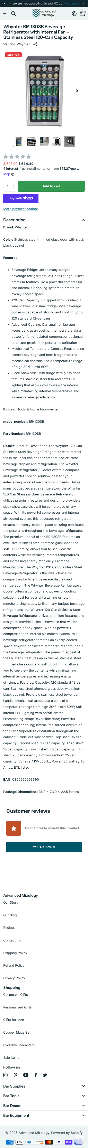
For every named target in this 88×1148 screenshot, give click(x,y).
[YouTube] (25, 1075)
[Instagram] (5, 1075)
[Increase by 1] (14, 182)
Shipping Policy (15, 953)
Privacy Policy (14, 978)
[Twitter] (45, 1075)
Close (44, 1086)
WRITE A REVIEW (44, 846)
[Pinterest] (15, 1075)
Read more (71, 3)
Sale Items (11, 1057)
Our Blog (10, 915)
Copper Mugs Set (16, 1032)
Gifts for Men (13, 1020)
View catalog (5, 14)
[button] (4, 3)
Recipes (9, 928)
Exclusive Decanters (19, 1045)
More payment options (20, 209)
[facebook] (36, 1075)
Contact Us (12, 940)
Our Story (10, 902)
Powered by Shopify (67, 1133)
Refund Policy (14, 965)
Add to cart (51, 186)
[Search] (13, 13)
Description (14, 219)
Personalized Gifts (17, 1007)
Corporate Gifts (15, 995)
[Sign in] (74, 13)
